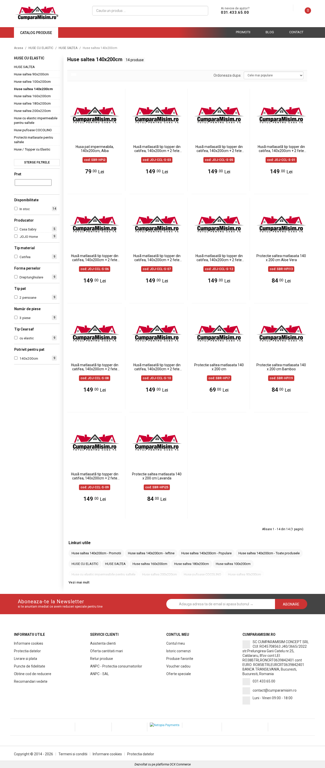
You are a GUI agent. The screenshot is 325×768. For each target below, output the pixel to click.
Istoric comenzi (178, 651)
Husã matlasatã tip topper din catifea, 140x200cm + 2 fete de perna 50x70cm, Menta (157, 367)
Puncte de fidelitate (29, 666)
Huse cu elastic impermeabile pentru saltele (35, 120)
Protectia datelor (27, 651)
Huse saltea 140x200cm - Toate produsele (269, 553)
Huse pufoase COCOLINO (33, 130)
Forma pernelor (27, 268)
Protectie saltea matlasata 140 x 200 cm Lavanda (157, 476)
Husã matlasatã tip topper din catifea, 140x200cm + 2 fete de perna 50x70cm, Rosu (94, 476)
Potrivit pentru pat (29, 349)
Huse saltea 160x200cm (32, 96)
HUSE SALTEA (68, 48)
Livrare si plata (25, 659)
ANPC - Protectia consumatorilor (116, 666)
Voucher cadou (178, 666)
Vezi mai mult (79, 582)
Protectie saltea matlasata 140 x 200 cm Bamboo (281, 367)
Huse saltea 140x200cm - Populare (206, 553)
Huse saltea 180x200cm (32, 103)
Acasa (18, 48)
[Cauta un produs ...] (202, 10)
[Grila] (73, 74)
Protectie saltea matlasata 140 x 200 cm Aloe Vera (281, 258)
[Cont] (289, 8)
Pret (17, 174)
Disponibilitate (26, 200)
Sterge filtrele (37, 162)
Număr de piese (27, 309)
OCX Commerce (180, 764)
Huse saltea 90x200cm (31, 74)
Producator (24, 220)
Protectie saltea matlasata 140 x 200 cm (219, 367)
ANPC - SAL (99, 674)
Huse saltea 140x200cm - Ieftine (151, 553)
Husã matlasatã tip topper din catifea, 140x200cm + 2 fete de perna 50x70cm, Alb (219, 258)
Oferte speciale (178, 674)
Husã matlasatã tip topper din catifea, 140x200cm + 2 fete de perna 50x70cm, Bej (157, 149)
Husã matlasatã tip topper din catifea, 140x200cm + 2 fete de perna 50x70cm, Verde (281, 149)
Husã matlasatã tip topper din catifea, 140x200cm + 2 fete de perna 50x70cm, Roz (219, 149)
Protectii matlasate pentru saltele (33, 139)
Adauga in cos (97, 185)
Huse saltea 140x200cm (33, 89)
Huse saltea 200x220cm (32, 111)
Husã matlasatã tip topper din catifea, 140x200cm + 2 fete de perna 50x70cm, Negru (94, 367)
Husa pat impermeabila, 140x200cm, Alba (95, 149)
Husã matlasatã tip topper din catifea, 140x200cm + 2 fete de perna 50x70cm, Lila (94, 258)
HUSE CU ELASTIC (40, 48)
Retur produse (101, 659)
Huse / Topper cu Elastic (32, 149)
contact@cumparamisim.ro (275, 690)
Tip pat (20, 289)
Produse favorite (179, 659)
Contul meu (175, 643)
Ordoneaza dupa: (227, 75)
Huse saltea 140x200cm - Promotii (96, 553)
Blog (270, 32)
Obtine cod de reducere (32, 674)
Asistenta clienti (103, 643)
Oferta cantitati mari (106, 651)
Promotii (243, 32)
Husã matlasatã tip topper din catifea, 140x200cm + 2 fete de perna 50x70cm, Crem (157, 258)
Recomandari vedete (30, 681)
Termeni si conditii (72, 754)
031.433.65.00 (235, 12)
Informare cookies (28, 643)
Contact (296, 32)
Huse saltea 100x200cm (32, 81)
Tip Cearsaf (24, 329)
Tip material (24, 248)
